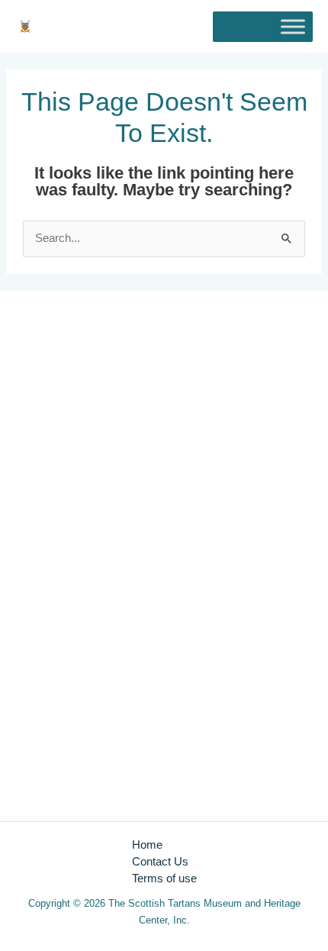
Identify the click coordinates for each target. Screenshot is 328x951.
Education (47, 735)
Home (147, 845)
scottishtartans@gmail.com (91, 444)
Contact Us (160, 862)
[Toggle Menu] (293, 26)
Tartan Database (64, 785)
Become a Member (71, 752)
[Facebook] (51, 500)
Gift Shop (46, 768)
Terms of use (164, 878)
